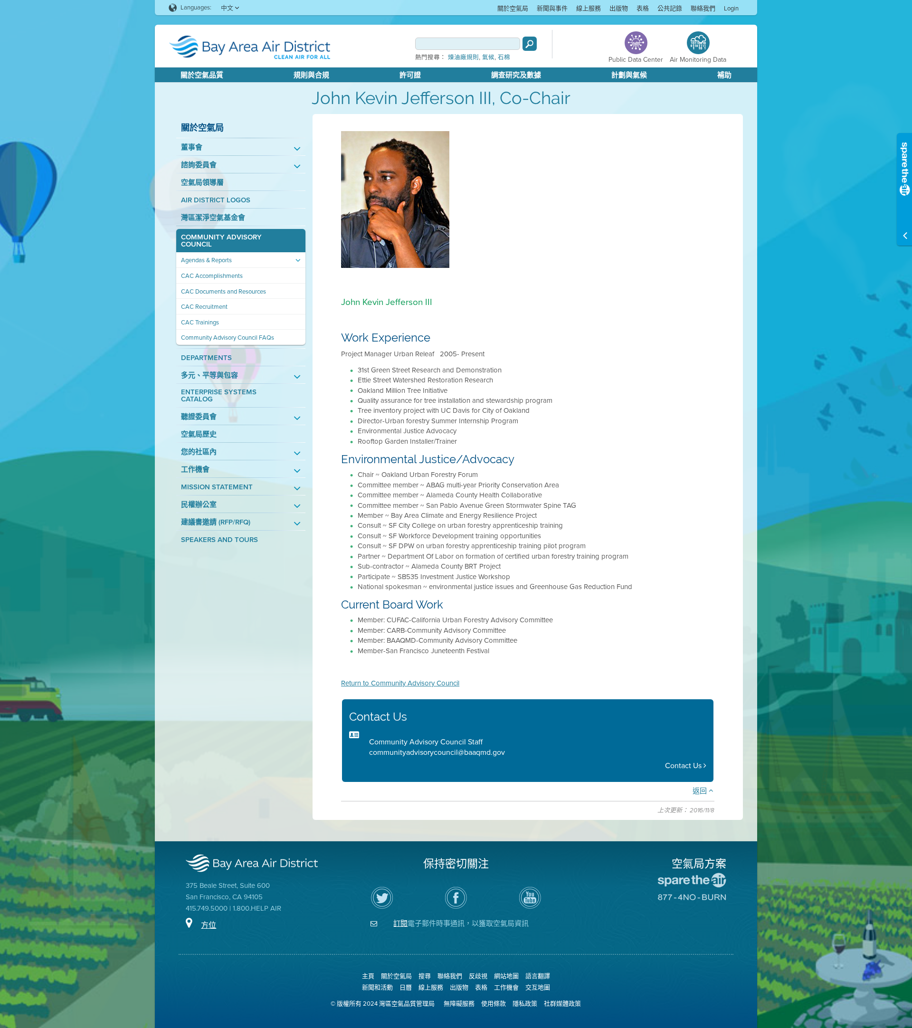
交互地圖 (537, 987)
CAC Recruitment (204, 307)
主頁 (368, 975)
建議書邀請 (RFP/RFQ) (215, 522)
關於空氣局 (512, 8)
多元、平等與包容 (209, 375)
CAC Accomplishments (212, 276)
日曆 (405, 987)
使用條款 (493, 1003)
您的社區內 (199, 452)
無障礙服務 (459, 1003)
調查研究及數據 (516, 75)
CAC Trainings (200, 322)
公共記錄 (669, 8)
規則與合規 (311, 75)
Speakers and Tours (219, 539)
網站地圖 (506, 975)
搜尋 (424, 975)
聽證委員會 (199, 416)
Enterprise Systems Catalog (218, 396)
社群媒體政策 (562, 1003)
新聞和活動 (377, 987)
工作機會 (195, 469)
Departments (206, 358)
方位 (208, 925)
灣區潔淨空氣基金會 (213, 217)
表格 (642, 8)
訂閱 (400, 923)
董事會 (191, 147)
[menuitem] (512, 8)
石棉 (504, 57)
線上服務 (588, 8)
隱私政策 (525, 1003)
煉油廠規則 (463, 57)
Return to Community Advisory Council (400, 683)
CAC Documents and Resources (223, 291)
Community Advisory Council (221, 241)
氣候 (488, 57)
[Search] (529, 44)
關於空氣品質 (201, 75)
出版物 (618, 8)
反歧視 (478, 975)
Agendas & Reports (206, 260)
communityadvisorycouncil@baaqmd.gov (437, 752)
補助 (724, 75)
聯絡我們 (703, 8)
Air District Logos (215, 200)
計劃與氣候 (629, 75)
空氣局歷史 (199, 434)
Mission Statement (217, 487)
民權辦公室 (199, 504)
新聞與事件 (552, 8)
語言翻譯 (537, 975)
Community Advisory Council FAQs (227, 337)
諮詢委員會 (199, 165)
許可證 (410, 75)
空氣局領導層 (202, 182)
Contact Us (684, 765)
